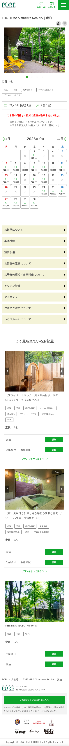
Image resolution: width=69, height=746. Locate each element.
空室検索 (51, 7)
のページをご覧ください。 (40, 711)
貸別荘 (14, 679)
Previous (7, 371)
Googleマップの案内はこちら (34, 700)
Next (62, 371)
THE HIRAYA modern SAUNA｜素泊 (42, 679)
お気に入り (41, 7)
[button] (27, 77)
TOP (4, 679)
